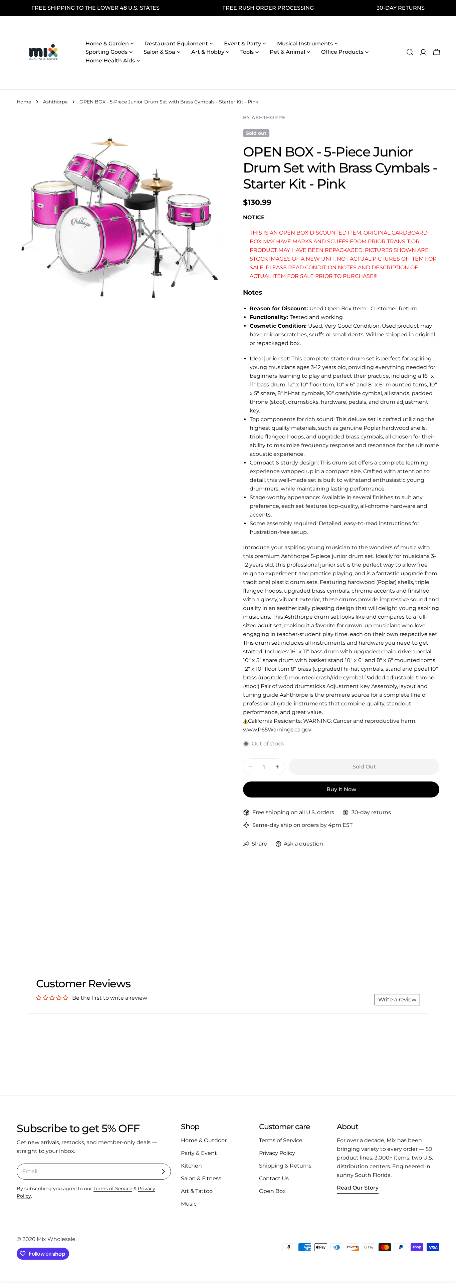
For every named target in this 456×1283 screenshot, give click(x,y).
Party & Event (199, 1153)
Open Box (272, 1191)
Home (24, 102)
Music (189, 1204)
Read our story (358, 1188)
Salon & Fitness (201, 1178)
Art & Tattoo (197, 1191)
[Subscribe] (163, 1172)
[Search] (410, 52)
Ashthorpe (55, 102)
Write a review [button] (397, 999)
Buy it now (341, 789)
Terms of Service (112, 1189)
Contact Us (274, 1178)
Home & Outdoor (204, 1140)
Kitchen (191, 1166)
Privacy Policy (277, 1153)
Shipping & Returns (285, 1166)
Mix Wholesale (56, 1239)
